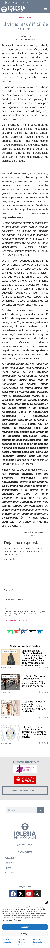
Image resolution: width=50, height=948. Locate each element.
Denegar (25, 933)
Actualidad (7, 702)
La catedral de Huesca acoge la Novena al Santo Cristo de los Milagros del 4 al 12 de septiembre (33, 706)
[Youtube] (12, 2)
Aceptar (25, 927)
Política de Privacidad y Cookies (6, 942)
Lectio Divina (10, 863)
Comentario (10, 559)
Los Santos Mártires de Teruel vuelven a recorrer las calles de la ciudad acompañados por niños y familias (34, 680)
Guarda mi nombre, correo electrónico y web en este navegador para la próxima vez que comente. (25, 613)
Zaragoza (6, 727)
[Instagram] (16, 2)
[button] (46, 902)
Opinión (8, 867)
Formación (9, 872)
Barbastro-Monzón (9, 651)
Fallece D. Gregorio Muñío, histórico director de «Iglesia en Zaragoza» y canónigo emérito (33, 731)
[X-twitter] (9, 2)
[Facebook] (5, 2)
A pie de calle (25, 17)
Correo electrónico (13, 600)
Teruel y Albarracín (9, 676)
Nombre (8, 590)
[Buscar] (40, 810)
